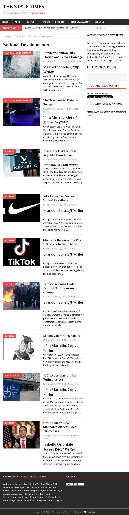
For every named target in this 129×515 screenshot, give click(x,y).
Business (22, 36)
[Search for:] (110, 27)
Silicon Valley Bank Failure (61, 335)
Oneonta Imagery (80, 22)
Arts (17, 22)
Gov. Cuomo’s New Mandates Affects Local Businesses (60, 427)
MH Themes (89, 512)
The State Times (73, 61)
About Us (99, 22)
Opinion (59, 22)
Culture (31, 22)
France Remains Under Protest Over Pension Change (59, 288)
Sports (46, 22)
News (5, 22)
